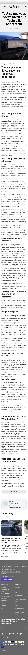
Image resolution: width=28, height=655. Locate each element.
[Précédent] (1, 2)
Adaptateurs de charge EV (19, 596)
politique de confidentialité (5, 588)
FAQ (16, 592)
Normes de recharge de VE (20, 604)
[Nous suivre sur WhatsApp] (21, 634)
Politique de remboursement (5, 592)
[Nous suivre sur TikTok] (17, 634)
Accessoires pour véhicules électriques (15, 232)
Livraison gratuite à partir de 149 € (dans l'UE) (14, 2)
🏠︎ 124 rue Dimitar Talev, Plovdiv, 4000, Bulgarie (13, 566)
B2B (2, 608)
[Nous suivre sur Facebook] (2, 634)
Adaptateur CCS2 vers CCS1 (19, 609)
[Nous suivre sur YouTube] (13, 634)
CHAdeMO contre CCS (19, 613)
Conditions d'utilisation (4, 599)
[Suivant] (26, 2)
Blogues (17, 587)
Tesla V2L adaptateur (14, 181)
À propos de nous (5, 603)
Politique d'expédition (7, 596)
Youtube (3, 605)
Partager (15, 491)
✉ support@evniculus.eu (7, 576)
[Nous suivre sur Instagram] (10, 634)
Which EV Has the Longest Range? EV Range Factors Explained (10, 540)
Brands (17, 590)
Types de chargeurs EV (20, 600)
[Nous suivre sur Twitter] (6, 634)
